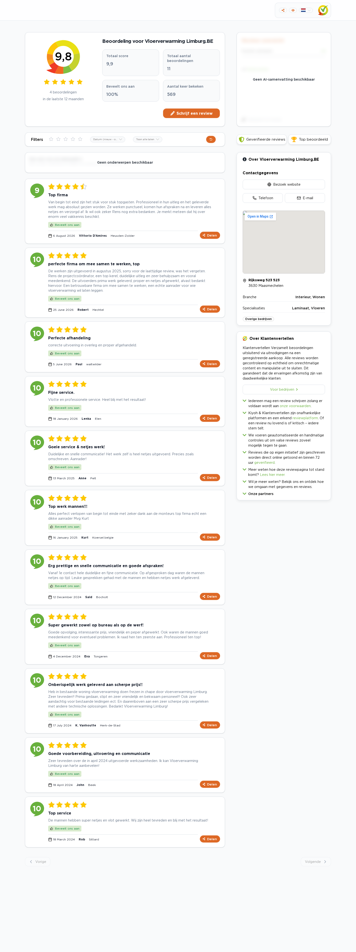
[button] (284, 492)
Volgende (313, 861)
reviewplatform (305, 418)
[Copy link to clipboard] (283, 10)
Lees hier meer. (272, 474)
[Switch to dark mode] (293, 10)
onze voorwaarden (295, 406)
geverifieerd (264, 462)
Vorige (40, 861)
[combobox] (107, 139)
